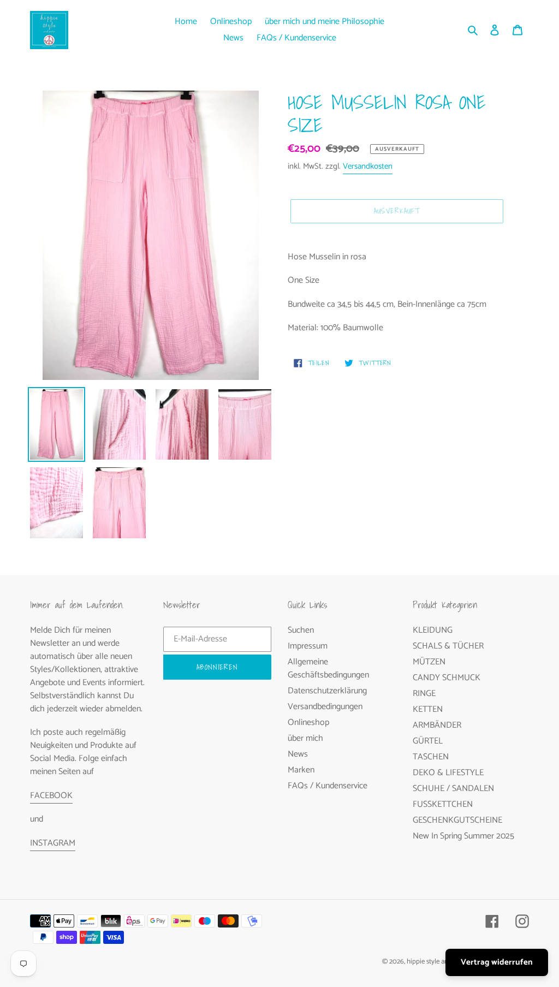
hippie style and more (438, 961)
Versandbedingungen (325, 706)
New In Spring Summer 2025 (463, 836)
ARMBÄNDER (437, 725)
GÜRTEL (428, 741)
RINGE (424, 693)
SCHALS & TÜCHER (448, 646)
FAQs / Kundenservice (327, 785)
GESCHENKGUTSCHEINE (457, 820)
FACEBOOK (51, 795)
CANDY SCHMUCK (446, 677)
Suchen (301, 630)
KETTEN (428, 709)
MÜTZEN (429, 662)
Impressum (308, 646)
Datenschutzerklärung (327, 690)
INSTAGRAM (52, 843)
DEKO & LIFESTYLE (448, 772)
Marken (301, 770)
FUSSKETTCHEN (443, 804)
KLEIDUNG (433, 630)
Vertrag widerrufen (497, 962)
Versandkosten (368, 166)
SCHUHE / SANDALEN (453, 788)
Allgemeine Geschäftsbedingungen (328, 668)
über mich (305, 738)
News (298, 754)
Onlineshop (308, 722)
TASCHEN (431, 757)
